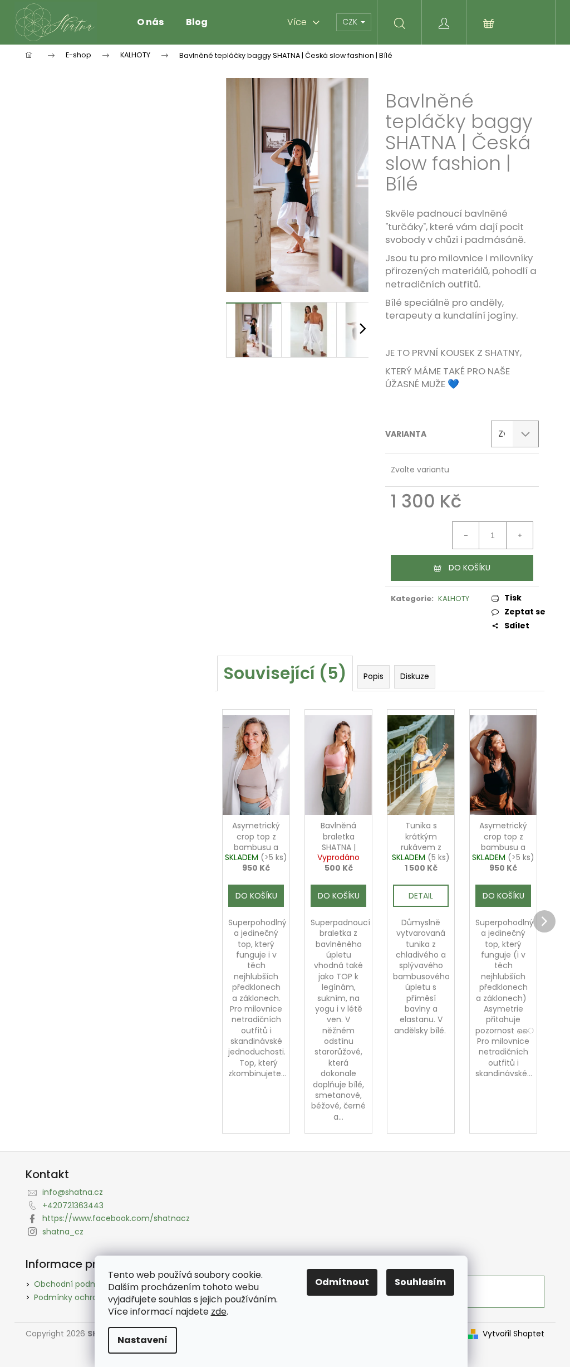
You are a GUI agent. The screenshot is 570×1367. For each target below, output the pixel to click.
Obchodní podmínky (74, 1284)
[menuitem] (150, 22)
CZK (351, 21)
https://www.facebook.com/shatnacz (116, 1218)
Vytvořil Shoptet (513, 1334)
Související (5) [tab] (285, 673)
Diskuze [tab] (414, 676)
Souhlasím (420, 1282)
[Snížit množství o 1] (466, 535)
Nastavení (142, 1340)
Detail (421, 895)
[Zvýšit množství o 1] (519, 535)
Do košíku (469, 567)
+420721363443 (73, 1205)
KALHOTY (453, 598)
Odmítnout (342, 1282)
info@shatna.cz (72, 1192)
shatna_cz (62, 1231)
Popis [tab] (373, 676)
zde (219, 1311)
